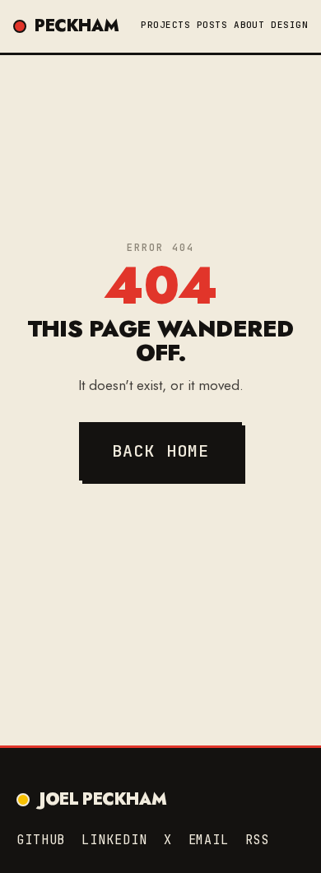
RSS (257, 840)
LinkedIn (114, 840)
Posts (212, 24)
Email (209, 840)
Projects (165, 24)
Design (289, 24)
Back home (161, 451)
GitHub (40, 840)
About (249, 24)
